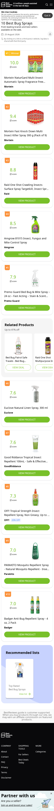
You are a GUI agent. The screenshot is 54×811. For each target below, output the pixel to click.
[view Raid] (13, 171)
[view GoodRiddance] (13, 444)
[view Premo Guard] (13, 278)
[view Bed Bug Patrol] (18, 346)
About (4, 751)
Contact (4, 756)
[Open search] (46, 4)
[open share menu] (50, 34)
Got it (47, 15)
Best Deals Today (23, 761)
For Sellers (23, 754)
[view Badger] (13, 605)
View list (23, 694)
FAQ (3, 762)
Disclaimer (6, 777)
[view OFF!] (13, 497)
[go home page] (7, 4)
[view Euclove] (13, 394)
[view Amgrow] (13, 225)
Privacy (4, 767)
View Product (27, 93)
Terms (4, 772)
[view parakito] (13, 551)
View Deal (18, 367)
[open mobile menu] (51, 4)
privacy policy (17, 20)
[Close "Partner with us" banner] (51, 793)
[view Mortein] (15, 64)
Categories (41, 751)
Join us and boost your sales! (16, 805)
